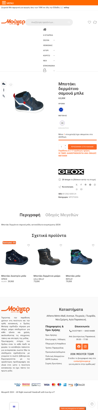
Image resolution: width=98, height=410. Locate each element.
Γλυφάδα (90, 315)
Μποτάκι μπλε (73, 276)
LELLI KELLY (39, 279)
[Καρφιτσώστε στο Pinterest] (86, 185)
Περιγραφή (30, 215)
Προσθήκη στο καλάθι (82, 147)
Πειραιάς (80, 315)
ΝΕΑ (45, 61)
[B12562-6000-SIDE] (3, 84)
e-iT (53, 392)
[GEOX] (71, 171)
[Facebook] (79, 346)
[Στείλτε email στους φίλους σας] (81, 189)
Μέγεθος (62, 116)
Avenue (70, 315)
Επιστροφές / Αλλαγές (55, 339)
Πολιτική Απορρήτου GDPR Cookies (54, 357)
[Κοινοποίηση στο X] (77, 185)
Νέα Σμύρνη (62, 319)
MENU (10, 3)
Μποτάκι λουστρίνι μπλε (13, 276)
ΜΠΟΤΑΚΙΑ (73, 197)
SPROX (4, 279)
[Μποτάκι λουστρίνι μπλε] (16, 257)
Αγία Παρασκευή (77, 319)
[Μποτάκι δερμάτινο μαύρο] (49, 257)
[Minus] (65, 148)
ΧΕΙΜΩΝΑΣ (47, 45)
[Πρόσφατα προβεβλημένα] (92, 404)
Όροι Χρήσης (51, 335)
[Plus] (65, 145)
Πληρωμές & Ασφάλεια (55, 344)
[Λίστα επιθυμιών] (11, 85)
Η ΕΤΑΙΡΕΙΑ (48, 35)
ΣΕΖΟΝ (46, 40)
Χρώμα (61, 104)
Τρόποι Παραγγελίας (54, 348)
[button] (4, 2)
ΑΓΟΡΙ (45, 50)
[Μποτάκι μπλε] (81, 257)
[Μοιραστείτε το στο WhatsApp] (95, 185)
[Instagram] (85, 346)
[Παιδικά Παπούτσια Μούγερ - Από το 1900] (13, 22)
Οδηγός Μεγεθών (61, 215)
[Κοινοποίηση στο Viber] (77, 189)
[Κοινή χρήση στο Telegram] (90, 185)
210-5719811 (77, 331)
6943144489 (90, 331)
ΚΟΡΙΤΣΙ (46, 56)
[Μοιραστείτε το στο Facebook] (81, 185)
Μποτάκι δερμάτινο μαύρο (47, 276)
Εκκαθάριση (63, 128)
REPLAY (69, 279)
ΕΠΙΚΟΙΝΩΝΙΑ (49, 66)
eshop (66, 7)
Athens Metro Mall (56, 315)
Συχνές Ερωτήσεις (53, 363)
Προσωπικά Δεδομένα (55, 352)
